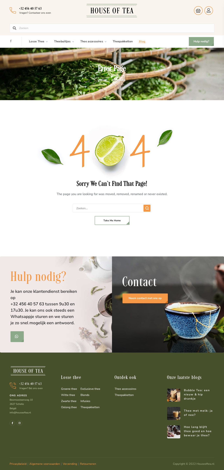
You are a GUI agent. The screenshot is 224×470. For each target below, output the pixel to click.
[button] (197, 10)
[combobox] (115, 28)
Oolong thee (69, 407)
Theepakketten (90, 407)
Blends (84, 395)
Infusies (85, 401)
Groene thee (69, 389)
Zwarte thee (68, 401)
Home (102, 80)
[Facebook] (11, 41)
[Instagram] (19, 423)
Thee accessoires (125, 389)
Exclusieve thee (90, 389)
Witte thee (68, 395)
